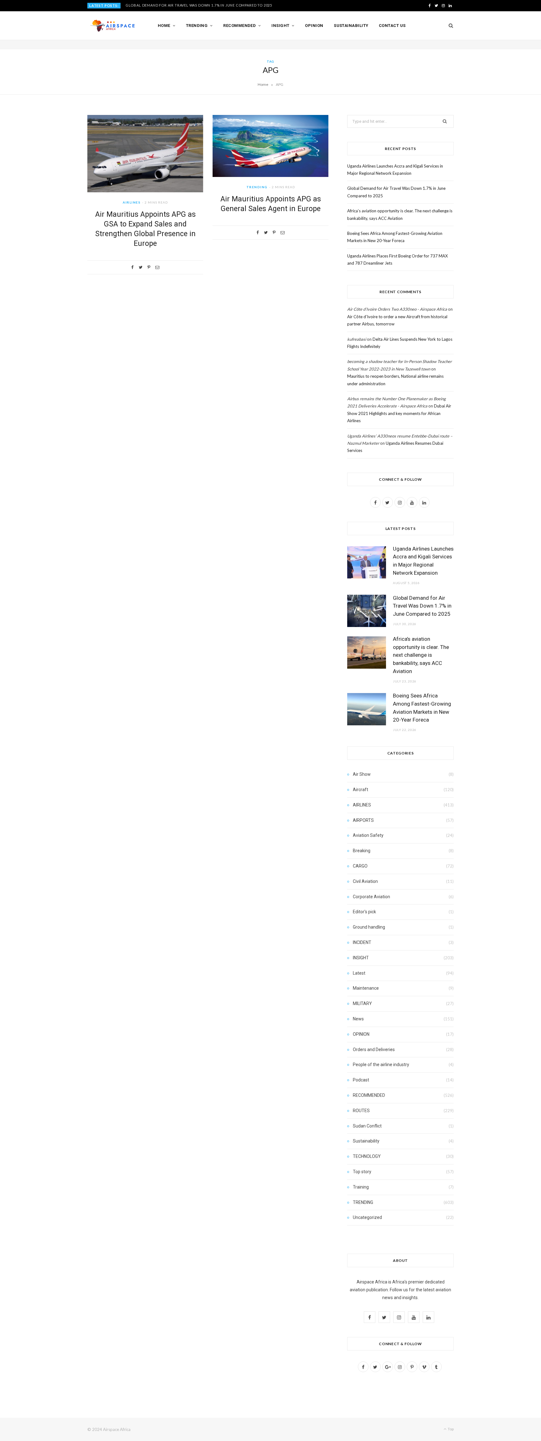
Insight (280, 25)
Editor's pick (364, 911)
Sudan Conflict (367, 1125)
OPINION (361, 1034)
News (358, 1018)
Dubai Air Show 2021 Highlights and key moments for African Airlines (399, 413)
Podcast (361, 1079)
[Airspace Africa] (112, 26)
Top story (362, 1171)
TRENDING (257, 187)
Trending (197, 25)
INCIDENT (362, 942)
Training (361, 1187)
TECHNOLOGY (367, 1156)
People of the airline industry (381, 1064)
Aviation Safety (368, 835)
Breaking (361, 850)
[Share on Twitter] (140, 267)
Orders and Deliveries (374, 1049)
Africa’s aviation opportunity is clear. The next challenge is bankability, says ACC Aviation (421, 655)
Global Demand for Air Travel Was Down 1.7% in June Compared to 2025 (199, 5)
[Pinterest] (148, 267)
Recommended (239, 25)
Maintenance (366, 988)
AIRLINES (132, 202)
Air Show (362, 774)
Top (450, 1429)
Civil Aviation (365, 881)
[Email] (157, 267)
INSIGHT (361, 957)
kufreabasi (356, 339)
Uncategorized (367, 1217)
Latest (359, 973)
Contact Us (392, 25)
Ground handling (369, 927)
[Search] (449, 26)
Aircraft (360, 789)
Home (164, 25)
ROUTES (361, 1110)
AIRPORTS (363, 820)
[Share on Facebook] (132, 267)
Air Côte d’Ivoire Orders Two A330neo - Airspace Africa (397, 309)
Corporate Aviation (371, 896)
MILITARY (362, 1003)
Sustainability (351, 25)
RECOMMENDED (369, 1095)
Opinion (314, 25)
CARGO (360, 865)
